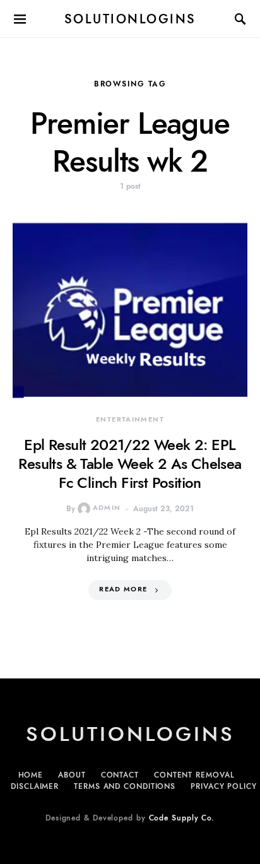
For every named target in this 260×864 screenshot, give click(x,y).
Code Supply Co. (182, 818)
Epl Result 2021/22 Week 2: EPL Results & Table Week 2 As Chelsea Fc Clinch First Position (129, 463)
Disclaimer (35, 786)
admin (107, 507)
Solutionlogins (130, 19)
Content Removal (194, 775)
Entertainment (130, 419)
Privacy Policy (224, 786)
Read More (123, 589)
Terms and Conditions (124, 786)
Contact (120, 775)
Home (31, 775)
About (72, 775)
